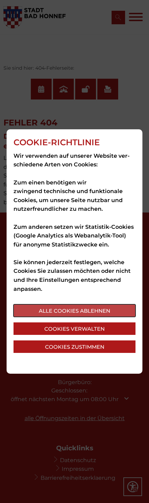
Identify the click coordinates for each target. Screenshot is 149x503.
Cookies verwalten (74, 329)
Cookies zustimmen (74, 347)
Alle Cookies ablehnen (74, 310)
